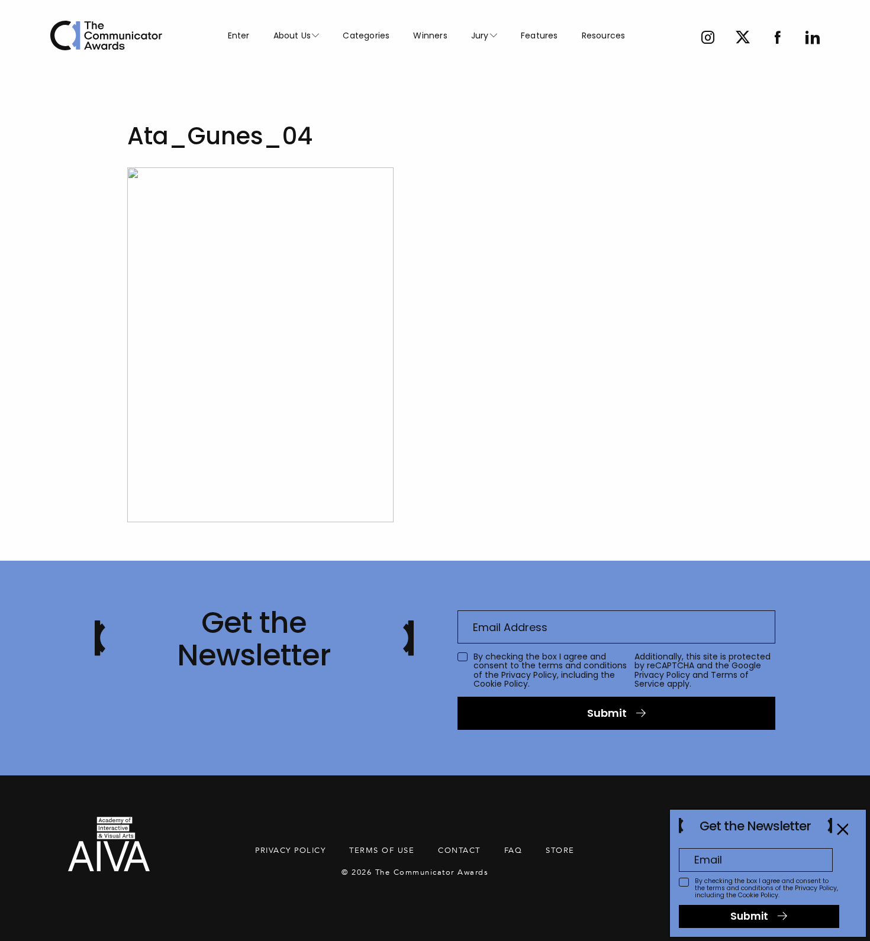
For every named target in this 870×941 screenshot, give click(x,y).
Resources (604, 35)
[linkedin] (812, 39)
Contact (459, 850)
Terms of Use (381, 850)
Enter (239, 35)
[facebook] (777, 39)
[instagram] (707, 39)
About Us (292, 35)
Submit (607, 713)
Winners (430, 35)
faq (513, 850)
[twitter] (743, 39)
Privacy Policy (529, 675)
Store (560, 850)
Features (539, 35)
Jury (480, 35)
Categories (366, 35)
